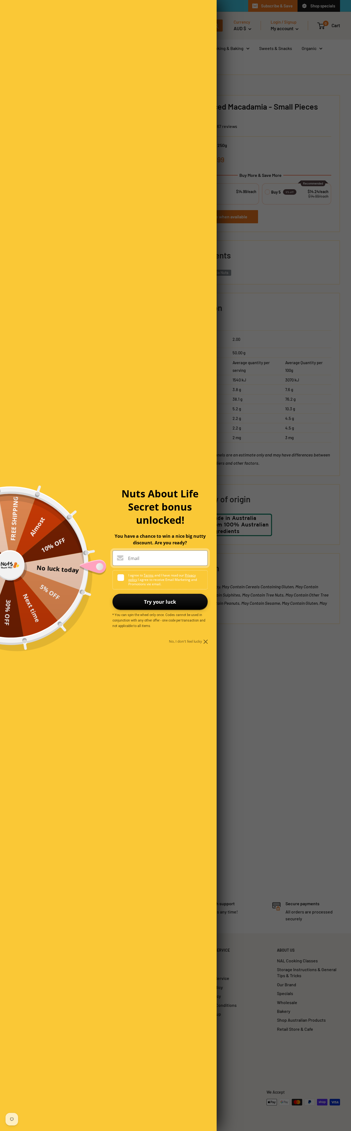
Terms (149, 575)
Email (133, 558)
